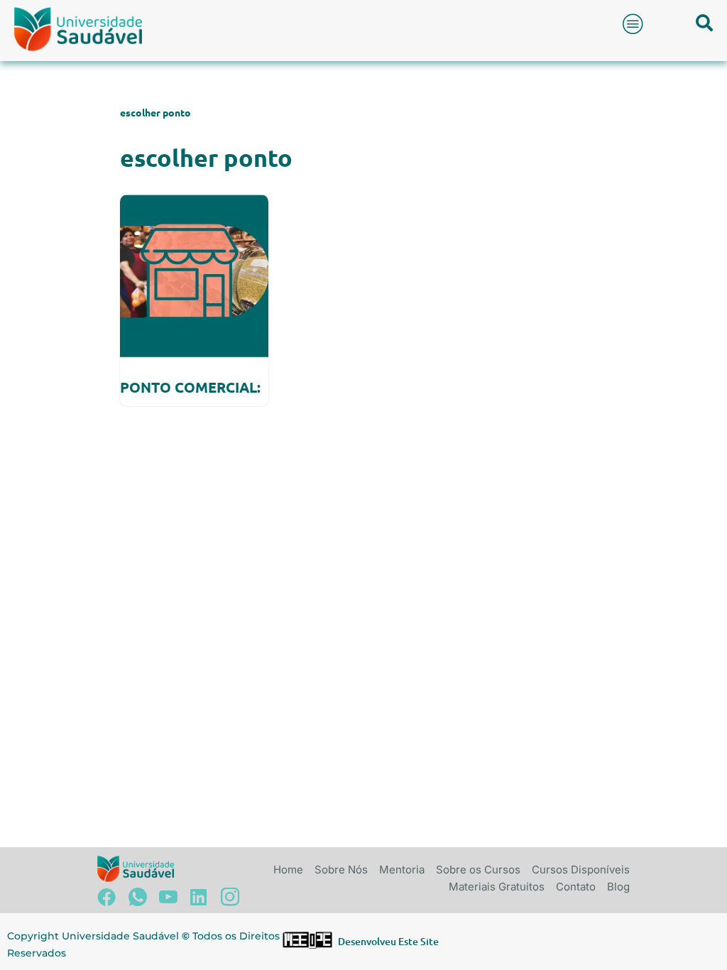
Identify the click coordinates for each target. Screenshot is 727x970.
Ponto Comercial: (190, 387)
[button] (633, 24)
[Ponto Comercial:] (194, 276)
